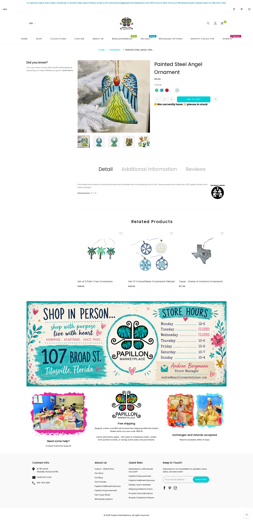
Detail (106, 169)
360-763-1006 (43, 482)
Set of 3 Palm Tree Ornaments (95, 281)
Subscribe (201, 479)
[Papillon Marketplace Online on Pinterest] (241, 9)
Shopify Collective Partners (141, 497)
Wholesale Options (104, 499)
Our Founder (100, 481)
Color (157, 84)
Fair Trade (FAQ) (102, 494)
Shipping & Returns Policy (141, 489)
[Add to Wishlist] (215, 99)
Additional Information (149, 169)
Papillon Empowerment (106, 490)
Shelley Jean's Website (140, 484)
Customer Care (44, 477)
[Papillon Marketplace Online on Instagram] (249, 9)
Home (102, 49)
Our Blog (99, 477)
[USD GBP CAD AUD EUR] (32, 23)
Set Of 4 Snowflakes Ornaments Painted (151, 281)
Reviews (196, 169)
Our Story (99, 473)
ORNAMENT (115, 49)
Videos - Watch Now (104, 469)
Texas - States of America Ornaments (201, 281)
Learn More (67, 70)
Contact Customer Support (58, 445)
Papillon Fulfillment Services (108, 486)
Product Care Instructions (141, 493)
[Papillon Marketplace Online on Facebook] (234, 9)
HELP (5, 9)
